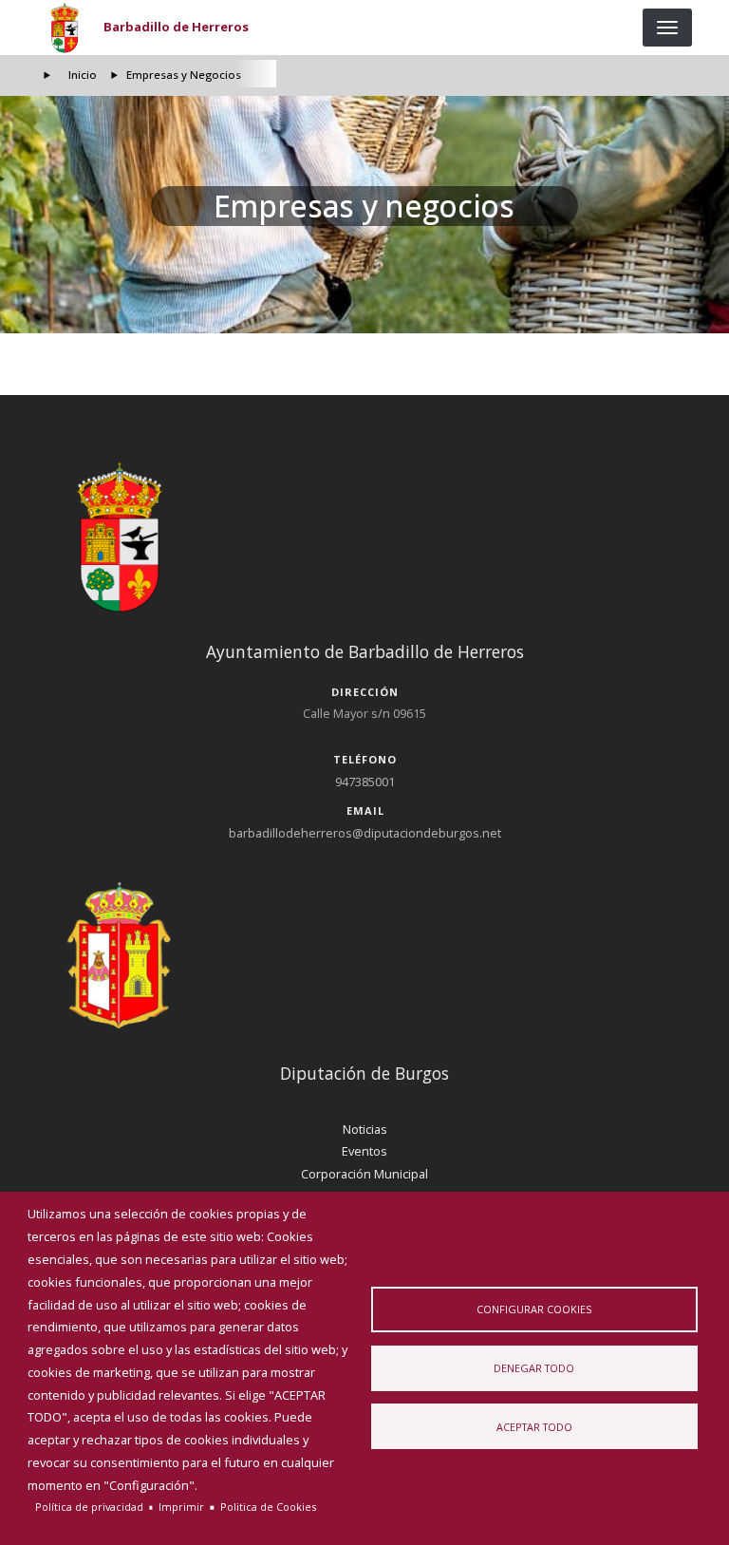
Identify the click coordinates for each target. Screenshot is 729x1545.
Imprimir (181, 1506)
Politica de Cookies (268, 1506)
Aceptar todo (534, 1427)
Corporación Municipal (364, 1173)
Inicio (82, 74)
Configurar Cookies (534, 1309)
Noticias (365, 1129)
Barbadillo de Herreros (176, 26)
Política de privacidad (89, 1506)
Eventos (364, 1150)
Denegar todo (534, 1368)
